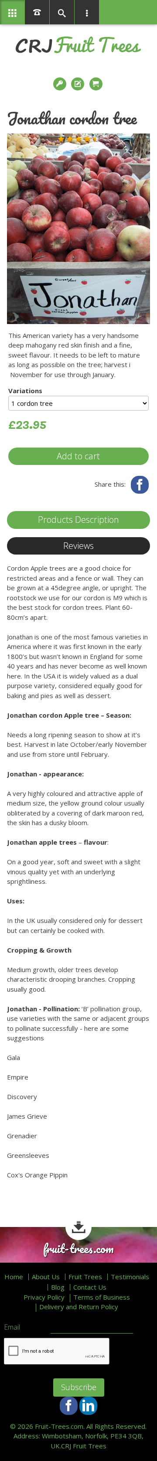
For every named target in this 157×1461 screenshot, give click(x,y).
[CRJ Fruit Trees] (78, 45)
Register (78, 83)
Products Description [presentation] (78, 519)
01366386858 (37, 12)
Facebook (140, 485)
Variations (25, 390)
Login (60, 83)
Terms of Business (101, 1297)
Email (12, 1327)
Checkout (96, 83)
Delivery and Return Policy (78, 1307)
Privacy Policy (44, 1297)
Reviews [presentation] (78, 546)
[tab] (78, 520)
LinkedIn (88, 1405)
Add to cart (78, 456)
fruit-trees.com (78, 1248)
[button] (61, 139)
